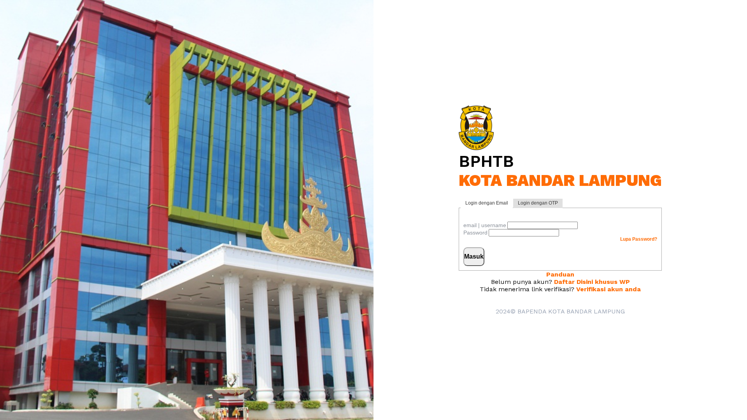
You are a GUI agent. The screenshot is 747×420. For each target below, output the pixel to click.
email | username (484, 225)
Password (475, 232)
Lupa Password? (638, 239)
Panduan (560, 274)
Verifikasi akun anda (608, 289)
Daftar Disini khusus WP (592, 281)
